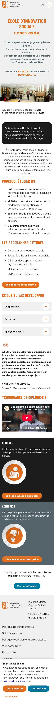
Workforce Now (11, 646)
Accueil (6, 110)
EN (42, 4)
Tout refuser (38, 688)
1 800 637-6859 (38, 614)
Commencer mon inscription (22, 559)
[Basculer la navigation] (49, 5)
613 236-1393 (37, 617)
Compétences (12, 306)
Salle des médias (12, 633)
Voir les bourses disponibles (21, 495)
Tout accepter (14, 688)
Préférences (10, 696)
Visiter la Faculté (27, 586)
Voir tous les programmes (20, 284)
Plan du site (9, 652)
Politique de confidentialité (18, 626)
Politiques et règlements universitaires (24, 639)
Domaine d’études (22, 110)
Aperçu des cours (14, 331)
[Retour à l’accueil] (12, 4)
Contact (7, 658)
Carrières (10, 319)
